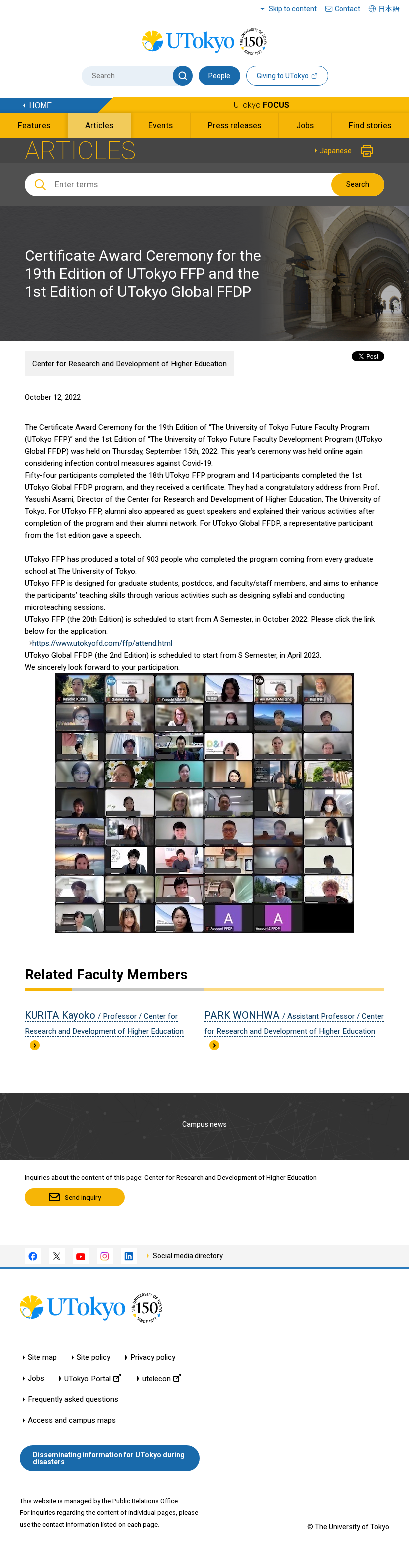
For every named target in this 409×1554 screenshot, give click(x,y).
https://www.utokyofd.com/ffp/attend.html (102, 643)
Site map (42, 1357)
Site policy (93, 1357)
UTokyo (261, 105)
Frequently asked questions (73, 1399)
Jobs (36, 1378)
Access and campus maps (72, 1420)
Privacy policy (152, 1357)
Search (357, 184)
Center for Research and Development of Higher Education (129, 363)
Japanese (336, 150)
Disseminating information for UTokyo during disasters (109, 1458)
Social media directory (188, 1256)
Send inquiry (83, 1197)
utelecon (156, 1378)
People (219, 76)
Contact (347, 8)
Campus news (204, 1124)
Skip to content (293, 8)
